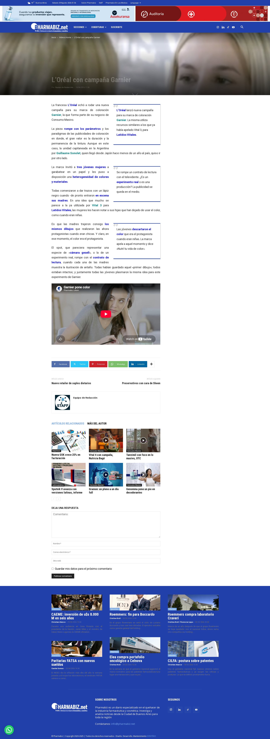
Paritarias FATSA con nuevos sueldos (73, 663)
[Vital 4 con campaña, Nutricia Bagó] (106, 440)
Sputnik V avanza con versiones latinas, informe (67, 490)
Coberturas (97, 27)
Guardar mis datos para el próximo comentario (83, 568)
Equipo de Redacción (64, 87)
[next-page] (58, 499)
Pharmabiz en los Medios (116, 3)
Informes (172, 609)
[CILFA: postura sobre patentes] (193, 649)
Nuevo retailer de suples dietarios (71, 383)
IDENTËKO (151, 736)
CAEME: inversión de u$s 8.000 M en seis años (75, 616)
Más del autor (97, 423)
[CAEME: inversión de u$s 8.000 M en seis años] (76, 602)
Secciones (79, 27)
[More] (151, 364)
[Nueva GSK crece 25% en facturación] (69, 440)
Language (134, 3)
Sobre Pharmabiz (88, 3)
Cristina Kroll (115, 618)
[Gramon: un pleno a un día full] (106, 474)
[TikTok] (228, 27)
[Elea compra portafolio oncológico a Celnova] (135, 645)
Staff (101, 3)
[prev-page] (53, 499)
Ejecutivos (115, 609)
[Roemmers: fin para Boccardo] (135, 602)
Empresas (56, 451)
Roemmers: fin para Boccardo (132, 614)
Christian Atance (58, 622)
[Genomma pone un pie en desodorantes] (143, 474)
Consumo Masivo (97, 451)
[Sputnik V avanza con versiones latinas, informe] (69, 474)
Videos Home (65, 37)
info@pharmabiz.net (123, 724)
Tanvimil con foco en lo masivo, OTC (139, 456)
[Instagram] (217, 27)
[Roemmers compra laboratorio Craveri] (193, 602)
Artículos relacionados (68, 423)
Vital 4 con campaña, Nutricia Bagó (101, 456)
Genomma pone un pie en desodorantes (140, 490)
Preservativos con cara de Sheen (141, 383)
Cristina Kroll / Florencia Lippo (180, 622)
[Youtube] (233, 27)
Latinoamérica (58, 485)
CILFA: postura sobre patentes (191, 661)
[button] (242, 27)
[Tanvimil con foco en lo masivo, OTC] (143, 440)
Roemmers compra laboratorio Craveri (191, 616)
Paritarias (56, 655)
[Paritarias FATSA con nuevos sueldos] (76, 649)
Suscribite (116, 27)
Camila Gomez (57, 668)
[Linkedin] (223, 27)
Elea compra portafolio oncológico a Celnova (127, 659)
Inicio (54, 37)
